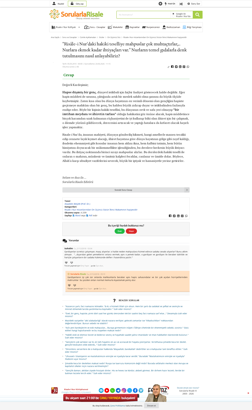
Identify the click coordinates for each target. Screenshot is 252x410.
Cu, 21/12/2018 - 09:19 (96, 274)
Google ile (181, 14)
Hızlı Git (171, 3)
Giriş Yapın (84, 266)
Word (78, 215)
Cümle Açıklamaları (88, 37)
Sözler (101, 37)
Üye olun (99, 266)
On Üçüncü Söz (113, 37)
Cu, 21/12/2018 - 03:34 (83, 248)
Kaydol (60, 3)
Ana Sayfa (55, 37)
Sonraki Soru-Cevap (123, 190)
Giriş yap (79, 3)
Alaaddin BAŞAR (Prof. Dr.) (77, 203)
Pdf (91, 215)
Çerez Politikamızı (117, 405)
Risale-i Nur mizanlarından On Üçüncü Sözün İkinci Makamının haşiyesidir (155, 37)
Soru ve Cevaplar (69, 37)
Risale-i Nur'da (183, 16)
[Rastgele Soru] (181, 3)
